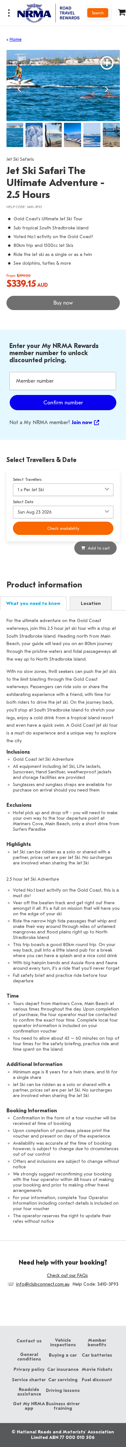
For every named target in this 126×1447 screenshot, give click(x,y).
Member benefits (97, 1342)
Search (98, 12)
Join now (82, 422)
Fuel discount (97, 1380)
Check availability (63, 528)
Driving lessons (63, 1390)
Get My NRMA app (29, 1406)
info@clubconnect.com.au (42, 1284)
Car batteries (97, 1355)
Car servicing (63, 1380)
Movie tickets (97, 1369)
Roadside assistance (29, 1391)
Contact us (29, 1341)
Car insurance (63, 1369)
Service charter (29, 1380)
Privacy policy (29, 1369)
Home (16, 39)
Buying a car (63, 1355)
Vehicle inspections (63, 1342)
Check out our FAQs (67, 1275)
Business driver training (63, 1406)
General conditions (29, 1356)
